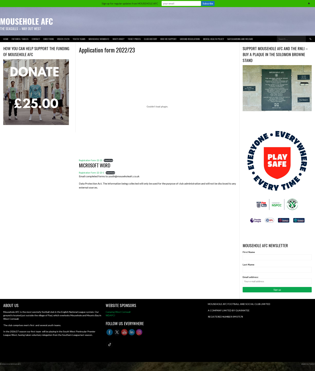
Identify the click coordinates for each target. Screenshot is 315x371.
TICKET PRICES (134, 39)
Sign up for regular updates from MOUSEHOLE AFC (130, 3)
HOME (5, 39)
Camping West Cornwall (118, 311)
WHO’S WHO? (118, 39)
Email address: (251, 277)
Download (108, 160)
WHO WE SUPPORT (168, 39)
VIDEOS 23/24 (63, 39)
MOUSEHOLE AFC (26, 21)
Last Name (248, 264)
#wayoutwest (308, 364)
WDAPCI (110, 315)
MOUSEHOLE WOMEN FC (99, 39)
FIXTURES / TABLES (20, 39)
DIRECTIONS (48, 39)
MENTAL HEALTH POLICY (213, 39)
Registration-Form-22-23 (90, 160)
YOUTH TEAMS (79, 39)
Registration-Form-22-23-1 (91, 172)
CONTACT (36, 39)
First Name (249, 252)
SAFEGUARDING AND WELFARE (240, 39)
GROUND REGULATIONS (190, 39)
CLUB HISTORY (150, 39)
